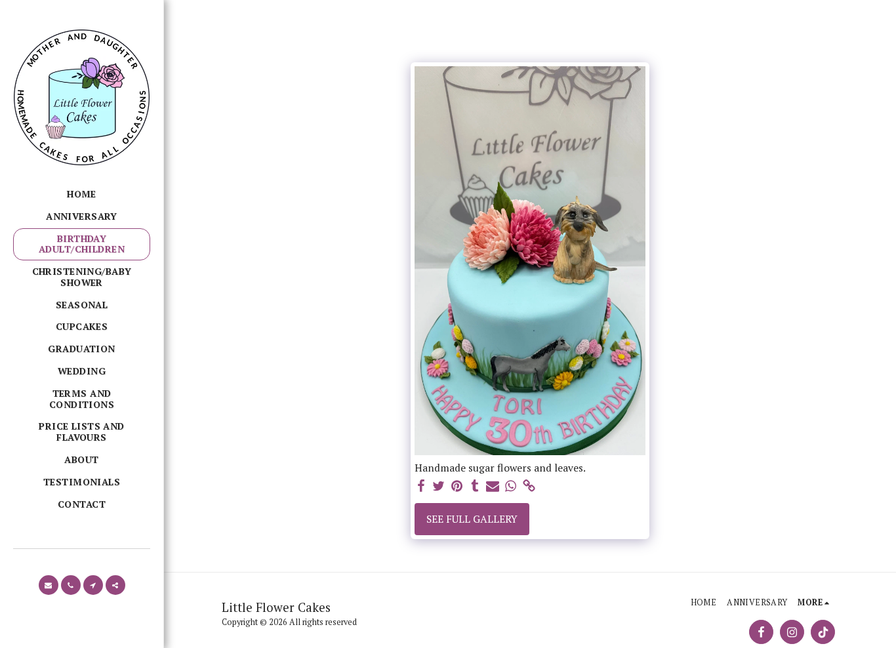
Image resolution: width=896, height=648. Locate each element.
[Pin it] (457, 486)
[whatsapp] (511, 486)
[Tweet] (438, 486)
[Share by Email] (492, 486)
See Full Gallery (472, 518)
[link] (528, 486)
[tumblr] (474, 486)
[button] (48, 585)
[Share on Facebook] (421, 486)
